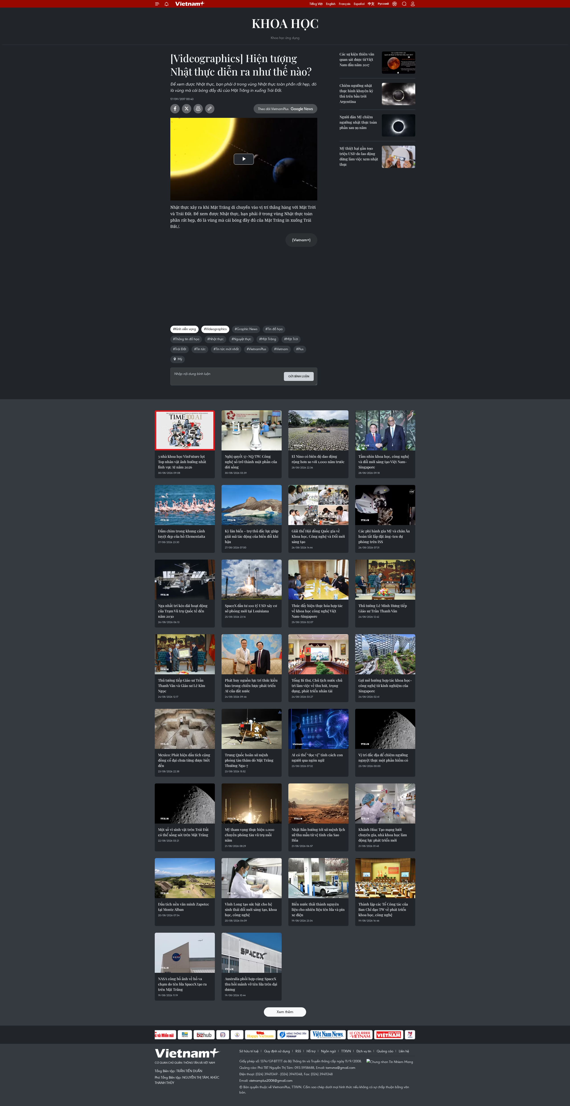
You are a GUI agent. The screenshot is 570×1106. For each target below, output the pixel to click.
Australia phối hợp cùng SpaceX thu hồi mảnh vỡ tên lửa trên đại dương (251, 984)
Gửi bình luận (298, 376)
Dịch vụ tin (363, 1051)
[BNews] (185, 1034)
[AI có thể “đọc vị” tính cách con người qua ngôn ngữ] (318, 729)
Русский (383, 3)
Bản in (198, 108)
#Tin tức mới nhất (226, 349)
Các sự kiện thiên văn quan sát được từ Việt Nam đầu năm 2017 (357, 59)
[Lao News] (223, 1034)
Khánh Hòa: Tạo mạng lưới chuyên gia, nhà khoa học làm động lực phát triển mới (382, 834)
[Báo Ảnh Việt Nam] (388, 1034)
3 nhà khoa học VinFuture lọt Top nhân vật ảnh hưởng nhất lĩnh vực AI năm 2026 (182, 461)
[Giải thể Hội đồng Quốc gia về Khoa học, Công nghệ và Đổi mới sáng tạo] (318, 505)
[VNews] (410, 1034)
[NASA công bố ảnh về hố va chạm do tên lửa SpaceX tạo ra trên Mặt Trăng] (185, 953)
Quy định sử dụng (277, 1051)
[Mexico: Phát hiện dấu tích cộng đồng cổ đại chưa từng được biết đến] (185, 729)
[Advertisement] (243, 281)
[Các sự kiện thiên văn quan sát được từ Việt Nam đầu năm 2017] (398, 62)
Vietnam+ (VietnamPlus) (190, 3)
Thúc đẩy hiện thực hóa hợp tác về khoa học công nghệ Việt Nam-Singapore (317, 611)
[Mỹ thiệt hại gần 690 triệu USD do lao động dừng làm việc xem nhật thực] (398, 157)
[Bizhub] (204, 1034)
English (331, 4)
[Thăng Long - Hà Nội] (394, 3)
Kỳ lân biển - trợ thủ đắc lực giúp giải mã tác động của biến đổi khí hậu (251, 536)
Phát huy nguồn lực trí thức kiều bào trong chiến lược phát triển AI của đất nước (251, 685)
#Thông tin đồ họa (186, 339)
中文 (371, 4)
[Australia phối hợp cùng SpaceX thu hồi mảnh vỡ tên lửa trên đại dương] (252, 953)
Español (359, 4)
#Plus (299, 349)
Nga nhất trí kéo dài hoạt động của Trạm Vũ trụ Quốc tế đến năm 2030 (183, 611)
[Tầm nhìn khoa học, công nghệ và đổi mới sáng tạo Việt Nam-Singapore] (385, 430)
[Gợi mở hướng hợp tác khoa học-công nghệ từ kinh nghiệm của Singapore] (385, 654)
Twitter (186, 108)
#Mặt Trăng (267, 339)
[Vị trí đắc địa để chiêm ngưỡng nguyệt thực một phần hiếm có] (385, 729)
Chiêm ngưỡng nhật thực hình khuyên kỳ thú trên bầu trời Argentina (356, 93)
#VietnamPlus (256, 349)
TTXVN (346, 1051)
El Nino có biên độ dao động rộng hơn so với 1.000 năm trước (318, 459)
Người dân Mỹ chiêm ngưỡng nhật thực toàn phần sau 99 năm (358, 122)
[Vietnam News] (328, 1034)
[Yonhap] (293, 1034)
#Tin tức (200, 349)
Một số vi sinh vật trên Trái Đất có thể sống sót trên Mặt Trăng (183, 832)
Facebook (175, 108)
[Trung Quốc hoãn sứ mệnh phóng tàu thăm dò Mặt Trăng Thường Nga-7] (252, 729)
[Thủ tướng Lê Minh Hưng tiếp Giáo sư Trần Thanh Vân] (385, 580)
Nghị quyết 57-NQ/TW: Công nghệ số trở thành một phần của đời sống (251, 461)
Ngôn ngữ (328, 1051)
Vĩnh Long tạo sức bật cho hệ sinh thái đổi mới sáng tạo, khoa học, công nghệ (251, 909)
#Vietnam (281, 349)
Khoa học (285, 22)
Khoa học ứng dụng (285, 37)
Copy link (209, 108)
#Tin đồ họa (274, 329)
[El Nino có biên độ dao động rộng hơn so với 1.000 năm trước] (318, 430)
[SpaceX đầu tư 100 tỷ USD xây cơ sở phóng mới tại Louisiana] (252, 580)
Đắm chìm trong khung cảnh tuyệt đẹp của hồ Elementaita (181, 534)
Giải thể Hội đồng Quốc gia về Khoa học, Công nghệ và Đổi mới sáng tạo (318, 536)
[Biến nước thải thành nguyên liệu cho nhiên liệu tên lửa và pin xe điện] (318, 878)
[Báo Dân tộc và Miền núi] (160, 1034)
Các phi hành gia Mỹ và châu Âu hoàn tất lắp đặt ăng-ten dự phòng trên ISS (384, 536)
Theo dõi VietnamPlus (273, 108)
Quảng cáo (385, 1051)
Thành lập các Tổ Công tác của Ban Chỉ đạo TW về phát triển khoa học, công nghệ (383, 909)
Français (344, 4)
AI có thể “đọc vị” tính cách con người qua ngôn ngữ (317, 757)
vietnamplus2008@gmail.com (271, 1080)
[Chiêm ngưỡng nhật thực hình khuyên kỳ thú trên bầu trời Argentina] (398, 94)
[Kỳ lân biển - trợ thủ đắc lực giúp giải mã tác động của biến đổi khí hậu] (252, 505)
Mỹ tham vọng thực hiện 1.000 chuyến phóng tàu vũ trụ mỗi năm (249, 834)
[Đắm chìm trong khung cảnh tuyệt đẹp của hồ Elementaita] (185, 505)
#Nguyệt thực (241, 339)
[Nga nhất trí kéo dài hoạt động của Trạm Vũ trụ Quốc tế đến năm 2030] (185, 580)
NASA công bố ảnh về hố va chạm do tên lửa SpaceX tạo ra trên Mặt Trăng (182, 984)
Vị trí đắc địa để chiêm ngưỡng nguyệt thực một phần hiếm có (383, 757)
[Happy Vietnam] (260, 1034)
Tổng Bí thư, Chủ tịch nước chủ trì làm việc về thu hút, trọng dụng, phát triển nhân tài (317, 685)
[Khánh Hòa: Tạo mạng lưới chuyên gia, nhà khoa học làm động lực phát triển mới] (385, 803)
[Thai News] (237, 1034)
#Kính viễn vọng (184, 329)
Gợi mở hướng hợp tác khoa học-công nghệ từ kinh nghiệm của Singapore (385, 685)
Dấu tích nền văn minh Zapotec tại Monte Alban (183, 907)
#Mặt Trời (291, 339)
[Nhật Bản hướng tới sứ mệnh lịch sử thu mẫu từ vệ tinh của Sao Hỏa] (318, 803)
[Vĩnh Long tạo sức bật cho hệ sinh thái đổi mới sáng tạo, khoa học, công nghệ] (252, 878)
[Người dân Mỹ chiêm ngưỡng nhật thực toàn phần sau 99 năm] (398, 125)
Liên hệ (404, 1051)
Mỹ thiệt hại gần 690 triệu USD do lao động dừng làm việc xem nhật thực (359, 156)
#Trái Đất (179, 349)
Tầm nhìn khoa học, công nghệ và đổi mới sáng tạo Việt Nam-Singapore (383, 461)
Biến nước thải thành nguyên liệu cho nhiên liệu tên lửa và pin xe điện (318, 909)
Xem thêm (285, 1011)
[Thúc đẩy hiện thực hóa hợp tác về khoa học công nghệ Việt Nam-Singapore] (318, 580)
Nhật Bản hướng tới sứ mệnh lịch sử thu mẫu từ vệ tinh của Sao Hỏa (318, 834)
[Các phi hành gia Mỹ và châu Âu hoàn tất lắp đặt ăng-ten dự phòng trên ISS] (385, 505)
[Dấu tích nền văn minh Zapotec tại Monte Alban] (185, 878)
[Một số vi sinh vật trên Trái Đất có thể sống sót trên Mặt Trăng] (185, 803)
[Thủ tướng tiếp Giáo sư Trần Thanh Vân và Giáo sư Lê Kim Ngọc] (185, 654)
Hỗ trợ (311, 1051)
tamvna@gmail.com (340, 1067)
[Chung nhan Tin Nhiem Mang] (390, 1061)
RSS (298, 1051)
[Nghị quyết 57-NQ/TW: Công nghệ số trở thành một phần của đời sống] (252, 430)
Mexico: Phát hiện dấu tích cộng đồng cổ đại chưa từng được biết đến (184, 760)
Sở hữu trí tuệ (249, 1051)
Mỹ (180, 359)
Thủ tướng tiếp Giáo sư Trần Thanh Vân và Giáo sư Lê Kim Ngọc (181, 685)
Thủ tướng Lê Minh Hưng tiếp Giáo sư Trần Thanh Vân (382, 608)
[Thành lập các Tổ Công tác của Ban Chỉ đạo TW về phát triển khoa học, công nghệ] (385, 878)
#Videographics (215, 329)
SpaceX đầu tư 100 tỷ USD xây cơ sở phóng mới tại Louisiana (251, 608)
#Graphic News (246, 329)
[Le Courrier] (360, 1034)
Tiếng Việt (316, 4)
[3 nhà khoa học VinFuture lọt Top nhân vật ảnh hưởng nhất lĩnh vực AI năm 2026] (185, 430)
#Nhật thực (215, 339)
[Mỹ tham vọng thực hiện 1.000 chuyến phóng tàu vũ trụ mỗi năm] (252, 803)
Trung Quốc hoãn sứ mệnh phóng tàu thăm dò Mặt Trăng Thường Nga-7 (249, 760)
